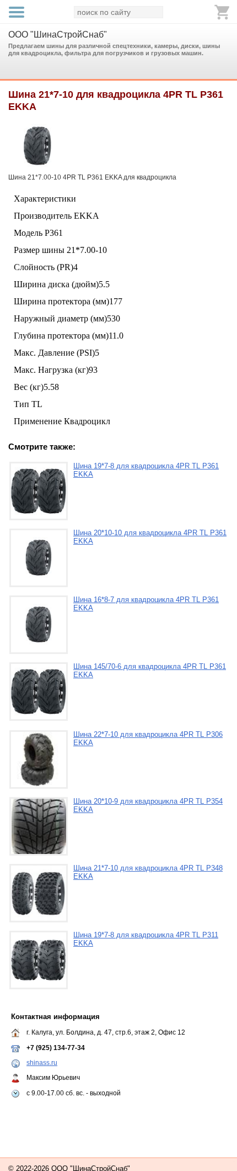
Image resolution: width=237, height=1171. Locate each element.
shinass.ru (41, 1063)
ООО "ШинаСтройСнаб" (57, 34)
